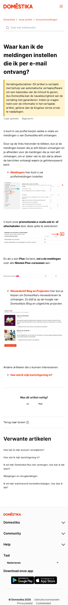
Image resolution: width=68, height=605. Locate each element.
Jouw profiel (25, 19)
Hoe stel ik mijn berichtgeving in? (31, 375)
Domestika (9, 19)
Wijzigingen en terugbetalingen (20, 476)
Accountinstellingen (46, 19)
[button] (61, 6)
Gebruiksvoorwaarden (46, 599)
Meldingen (17, 172)
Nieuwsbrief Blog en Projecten (29, 291)
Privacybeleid (25, 603)
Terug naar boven (14, 422)
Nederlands (14, 562)
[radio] (27, 403)
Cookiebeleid (43, 603)
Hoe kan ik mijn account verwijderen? (23, 449)
